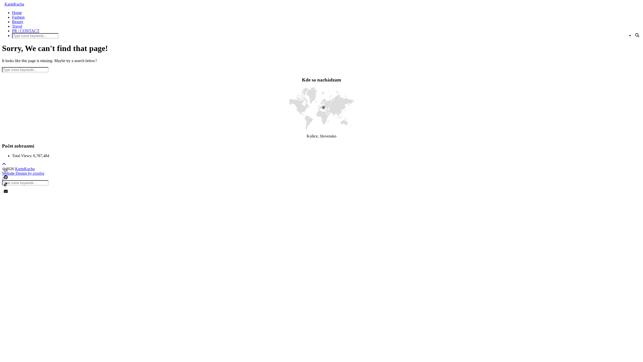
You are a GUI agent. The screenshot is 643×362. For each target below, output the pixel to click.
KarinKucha (14, 4)
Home (17, 13)
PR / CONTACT (25, 31)
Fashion (18, 17)
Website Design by (23, 173)
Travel (17, 26)
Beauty (17, 22)
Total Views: (22, 156)
